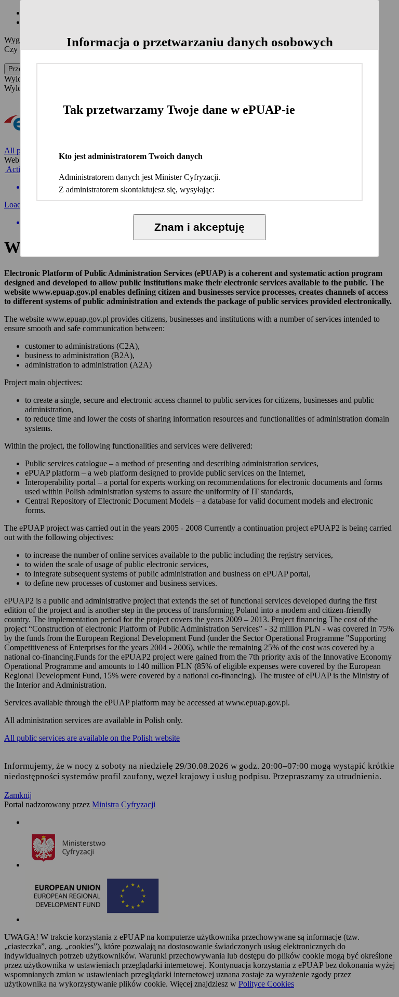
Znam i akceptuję (199, 227)
